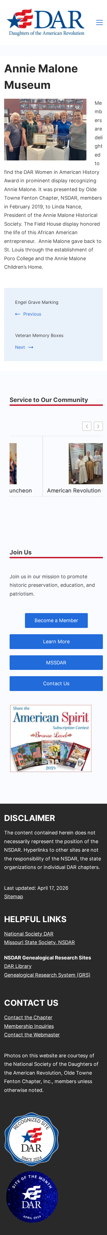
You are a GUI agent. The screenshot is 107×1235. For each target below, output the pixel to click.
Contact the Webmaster (32, 1035)
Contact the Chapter (28, 1017)
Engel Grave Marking (36, 302)
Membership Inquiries (29, 1026)
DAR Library (18, 966)
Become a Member (56, 620)
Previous (32, 314)
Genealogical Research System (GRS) (47, 975)
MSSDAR (56, 662)
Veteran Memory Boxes (39, 335)
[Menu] (99, 22)
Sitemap (13, 896)
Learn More (56, 641)
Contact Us (56, 683)
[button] (98, 426)
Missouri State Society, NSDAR (39, 942)
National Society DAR (29, 934)
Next (20, 347)
